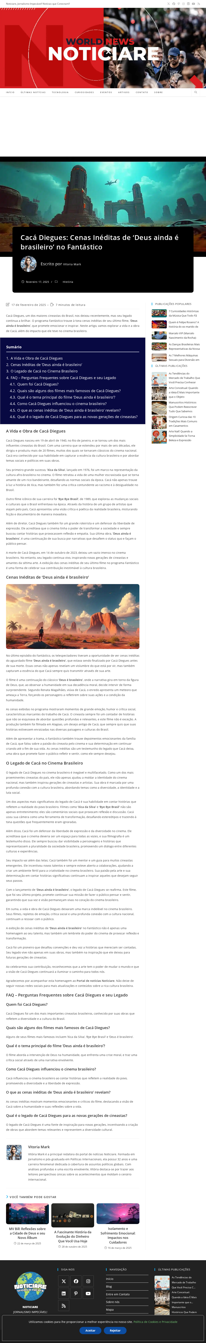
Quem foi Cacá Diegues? (34, 384)
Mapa (110, 1309)
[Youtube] (88, 1293)
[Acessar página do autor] (14, 1152)
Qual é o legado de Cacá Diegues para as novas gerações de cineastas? (74, 416)
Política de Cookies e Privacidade (155, 1322)
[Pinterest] (75, 1293)
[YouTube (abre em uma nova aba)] (193, 4)
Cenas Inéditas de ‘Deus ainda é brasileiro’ (44, 364)
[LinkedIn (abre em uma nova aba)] (188, 4)
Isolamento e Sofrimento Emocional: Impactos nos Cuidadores (118, 1235)
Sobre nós (112, 1302)
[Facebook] (75, 1281)
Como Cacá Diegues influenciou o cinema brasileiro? (58, 403)
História (68, 282)
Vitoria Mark (72, 264)
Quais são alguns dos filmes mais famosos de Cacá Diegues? (65, 390)
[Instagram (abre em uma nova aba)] (183, 4)
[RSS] (63, 1305)
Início (109, 1279)
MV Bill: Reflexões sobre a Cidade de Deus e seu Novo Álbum (27, 1233)
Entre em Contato (118, 1294)
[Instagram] (88, 1281)
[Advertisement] (103, 126)
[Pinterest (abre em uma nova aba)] (178, 4)
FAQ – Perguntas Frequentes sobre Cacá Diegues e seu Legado (61, 377)
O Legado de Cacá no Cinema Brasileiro (42, 371)
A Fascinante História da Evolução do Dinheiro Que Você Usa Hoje (72, 1236)
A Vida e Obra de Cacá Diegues (34, 358)
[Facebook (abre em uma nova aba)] (173, 4)
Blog (109, 1286)
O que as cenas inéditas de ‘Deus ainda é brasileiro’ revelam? (65, 410)
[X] (63, 1281)
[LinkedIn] (63, 1293)
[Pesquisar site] (196, 92)
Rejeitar (115, 1330)
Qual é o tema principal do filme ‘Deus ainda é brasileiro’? (62, 397)
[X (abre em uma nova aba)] (168, 4)
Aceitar (90, 1330)
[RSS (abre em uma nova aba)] (198, 4)
